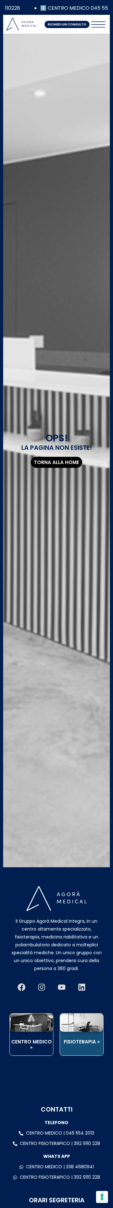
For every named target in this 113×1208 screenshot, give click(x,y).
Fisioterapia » (82, 1041)
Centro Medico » (31, 1044)
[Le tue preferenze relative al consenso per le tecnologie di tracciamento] (102, 1197)
